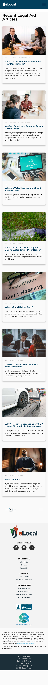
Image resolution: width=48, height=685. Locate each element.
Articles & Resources (24, 580)
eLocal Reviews (24, 597)
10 (15, 509)
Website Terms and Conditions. (26, 643)
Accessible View (24, 656)
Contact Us (24, 568)
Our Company (24, 559)
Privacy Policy (24, 663)
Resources (24, 573)
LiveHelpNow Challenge (24, 624)
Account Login (24, 588)
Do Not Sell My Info (24, 661)
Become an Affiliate (24, 594)
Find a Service (24, 576)
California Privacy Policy (24, 665)
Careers (24, 565)
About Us (24, 562)
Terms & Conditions (24, 659)
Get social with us (24, 543)
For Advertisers (24, 585)
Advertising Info (24, 591)
